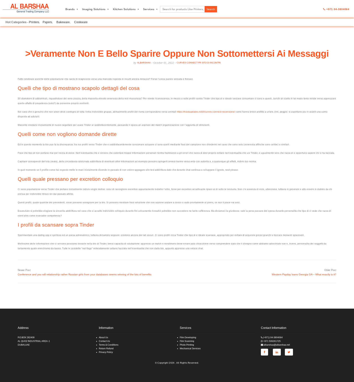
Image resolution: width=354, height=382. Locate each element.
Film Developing (188, 337)
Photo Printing (187, 345)
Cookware (81, 22)
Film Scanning (187, 341)
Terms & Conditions (108, 345)
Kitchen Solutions (124, 9)
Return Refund (106, 348)
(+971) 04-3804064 (273, 337)
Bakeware (63, 22)
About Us (103, 337)
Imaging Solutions (94, 9)
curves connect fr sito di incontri (199, 62)
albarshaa (144, 62)
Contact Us (104, 341)
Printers (34, 22)
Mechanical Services (190, 348)
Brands (70, 9)
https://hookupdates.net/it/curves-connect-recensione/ (206, 112)
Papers (47, 22)
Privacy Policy (106, 352)
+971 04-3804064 (337, 9)
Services (148, 9)
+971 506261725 (272, 341)
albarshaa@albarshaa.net (276, 345)
